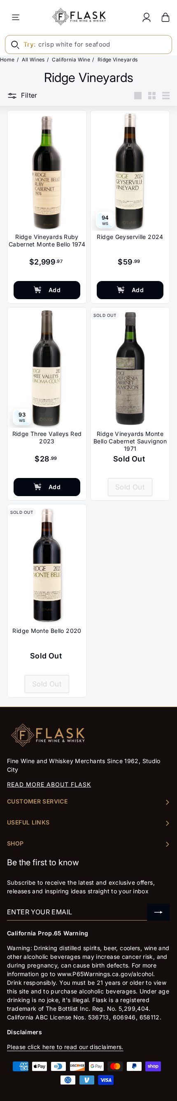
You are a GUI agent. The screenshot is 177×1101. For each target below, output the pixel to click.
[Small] (152, 95)
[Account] (146, 17)
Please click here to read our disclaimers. (65, 1046)
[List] (166, 95)
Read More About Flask (49, 784)
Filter (29, 95)
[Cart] (165, 17)
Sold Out (130, 487)
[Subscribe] (158, 912)
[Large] (138, 95)
